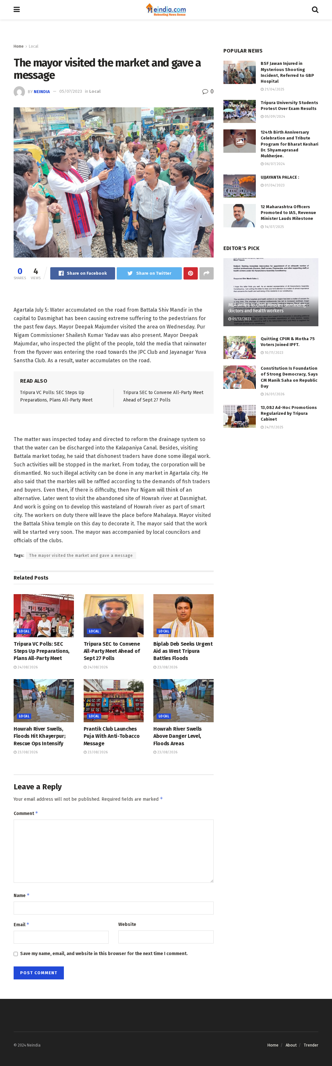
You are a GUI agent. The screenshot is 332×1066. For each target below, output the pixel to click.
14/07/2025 (274, 227)
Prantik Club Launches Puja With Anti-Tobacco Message (112, 736)
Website (127, 924)
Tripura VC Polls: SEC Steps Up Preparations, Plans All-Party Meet (41, 651)
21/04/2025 (274, 89)
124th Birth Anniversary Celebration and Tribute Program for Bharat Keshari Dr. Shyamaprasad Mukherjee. (289, 144)
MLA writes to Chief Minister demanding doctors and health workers (267, 308)
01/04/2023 (274, 185)
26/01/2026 (274, 394)
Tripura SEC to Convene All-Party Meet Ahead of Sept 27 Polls (112, 651)
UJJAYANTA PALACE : (280, 177)
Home (19, 46)
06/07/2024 (274, 164)
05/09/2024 (274, 116)
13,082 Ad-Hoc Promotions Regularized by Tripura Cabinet (289, 413)
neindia (42, 91)
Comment (26, 813)
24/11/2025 (273, 427)
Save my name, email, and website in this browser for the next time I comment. (104, 953)
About (291, 1045)
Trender (311, 1045)
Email (22, 924)
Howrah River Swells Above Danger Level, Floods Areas (177, 736)
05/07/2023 (70, 91)
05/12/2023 (241, 319)
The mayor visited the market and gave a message (81, 555)
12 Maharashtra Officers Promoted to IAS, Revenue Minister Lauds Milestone (288, 212)
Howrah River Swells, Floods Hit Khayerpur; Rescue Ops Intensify (39, 736)
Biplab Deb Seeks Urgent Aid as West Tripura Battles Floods (183, 651)
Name (22, 895)
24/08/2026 (27, 667)
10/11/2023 (273, 353)
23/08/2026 (166, 667)
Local (33, 46)
